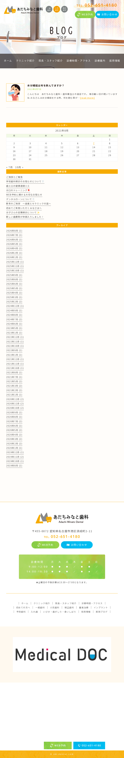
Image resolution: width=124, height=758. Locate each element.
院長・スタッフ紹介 (51, 60)
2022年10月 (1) (15, 345)
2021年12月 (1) (15, 359)
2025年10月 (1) (15, 270)
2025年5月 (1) (14, 288)
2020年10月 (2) (15, 407)
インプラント (101, 607)
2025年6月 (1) (14, 283)
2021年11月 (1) (15, 363)
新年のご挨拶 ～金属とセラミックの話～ (28, 203)
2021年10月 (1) (15, 368)
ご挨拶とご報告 (14, 176)
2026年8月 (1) (14, 230)
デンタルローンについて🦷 (20, 199)
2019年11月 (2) (15, 456)
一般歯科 (40, 607)
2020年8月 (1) (14, 416)
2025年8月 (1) (14, 279)
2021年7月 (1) (14, 376)
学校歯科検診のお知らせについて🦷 (25, 181)
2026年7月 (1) (14, 235)
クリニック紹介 (25, 60)
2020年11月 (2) (15, 403)
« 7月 (9, 167)
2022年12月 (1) (15, 336)
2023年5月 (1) (14, 328)
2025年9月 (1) (14, 275)
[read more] (87, 97)
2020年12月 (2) (15, 399)
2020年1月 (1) (14, 447)
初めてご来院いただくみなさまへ (24, 208)
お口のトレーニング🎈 (18, 190)
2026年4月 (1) (14, 248)
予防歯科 (21, 611)
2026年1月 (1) (14, 257)
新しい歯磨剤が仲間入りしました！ (25, 216)
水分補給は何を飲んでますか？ (45, 85)
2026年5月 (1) (14, 243)
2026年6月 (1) (14, 239)
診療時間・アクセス (79, 60)
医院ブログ (102, 611)
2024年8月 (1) (14, 314)
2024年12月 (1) (15, 305)
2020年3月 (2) (14, 438)
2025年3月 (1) (14, 297)
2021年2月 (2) (14, 390)
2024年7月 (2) (14, 319)
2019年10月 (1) (15, 461)
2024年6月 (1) (14, 323)
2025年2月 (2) (14, 301)
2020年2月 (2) (14, 443)
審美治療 (83, 607)
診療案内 (100, 60)
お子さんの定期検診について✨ (23, 212)
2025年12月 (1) (15, 261)
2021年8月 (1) (14, 372)
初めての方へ (23, 607)
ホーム (8, 60)
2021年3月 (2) (14, 385)
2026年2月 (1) (14, 252)
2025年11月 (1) (15, 266)
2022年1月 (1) (14, 354)
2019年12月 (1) (15, 452)
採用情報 (114, 60)
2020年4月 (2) (14, 434)
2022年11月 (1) (15, 341)
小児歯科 (54, 607)
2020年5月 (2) (14, 430)
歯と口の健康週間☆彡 (18, 185)
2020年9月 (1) (14, 412)
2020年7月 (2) (14, 421)
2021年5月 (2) (14, 381)
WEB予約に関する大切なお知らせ (24, 194)
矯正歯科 (69, 607)
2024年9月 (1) (14, 310)
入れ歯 (34, 611)
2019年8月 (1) (14, 465)
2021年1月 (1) (14, 394)
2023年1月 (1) (14, 332)
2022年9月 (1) (14, 350)
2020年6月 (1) (14, 425)
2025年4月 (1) (14, 292)
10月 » (19, 167)
